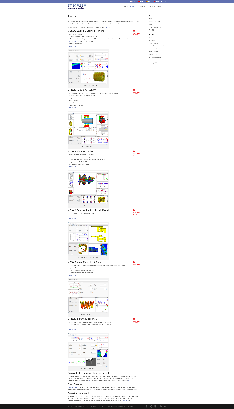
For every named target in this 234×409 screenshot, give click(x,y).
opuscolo (107, 27)
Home (126, 6)
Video (150, 30)
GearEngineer (73, 387)
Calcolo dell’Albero (154, 48)
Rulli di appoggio (74, 41)
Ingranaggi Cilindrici (154, 63)
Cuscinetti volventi (154, 21)
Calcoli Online (152, 60)
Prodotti (132, 6)
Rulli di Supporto (153, 43)
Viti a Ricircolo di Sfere (155, 57)
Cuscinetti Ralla (153, 54)
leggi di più (72, 46)
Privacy (130, 406)
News (159, 6)
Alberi (150, 18)
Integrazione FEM (154, 40)
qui (90, 380)
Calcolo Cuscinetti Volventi (156, 46)
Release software (154, 27)
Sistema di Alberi (153, 51)
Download (142, 6)
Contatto (150, 6)
